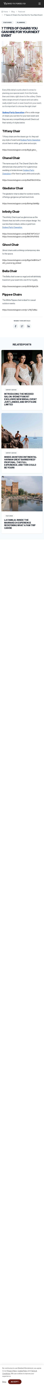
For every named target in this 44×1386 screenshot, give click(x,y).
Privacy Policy (12, 1371)
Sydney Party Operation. (12, 227)
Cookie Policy (22, 1371)
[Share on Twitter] (22, 326)
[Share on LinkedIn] (28, 326)
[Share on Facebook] (15, 326)
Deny (4, 1382)
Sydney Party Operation (30, 140)
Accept (15, 1382)
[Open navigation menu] (39, 3)
